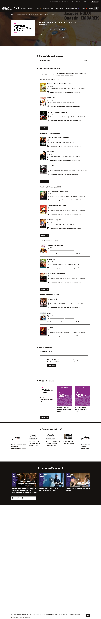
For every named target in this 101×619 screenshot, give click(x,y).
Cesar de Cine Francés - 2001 (68, 442)
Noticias (37, 8)
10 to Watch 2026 (76, 1)
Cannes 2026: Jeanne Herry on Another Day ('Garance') (49, 489)
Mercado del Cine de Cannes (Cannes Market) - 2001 (53, 443)
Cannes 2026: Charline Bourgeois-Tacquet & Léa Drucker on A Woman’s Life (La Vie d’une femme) (23, 490)
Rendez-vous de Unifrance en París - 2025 (81, 409)
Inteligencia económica (71, 8)
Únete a (91, 8)
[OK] (88, 615)
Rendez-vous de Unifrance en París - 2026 (64, 409)
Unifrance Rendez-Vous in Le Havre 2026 (59, 1)
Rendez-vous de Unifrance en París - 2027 (47, 399)
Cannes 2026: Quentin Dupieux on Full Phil (77, 489)
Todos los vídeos (30, 498)
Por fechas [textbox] (44, 74)
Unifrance (83, 8)
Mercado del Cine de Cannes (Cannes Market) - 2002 (36, 443)
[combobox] (47, 74)
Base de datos (59, 8)
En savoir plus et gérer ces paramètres (21, 617)
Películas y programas (26, 8)
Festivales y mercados (48, 8)
